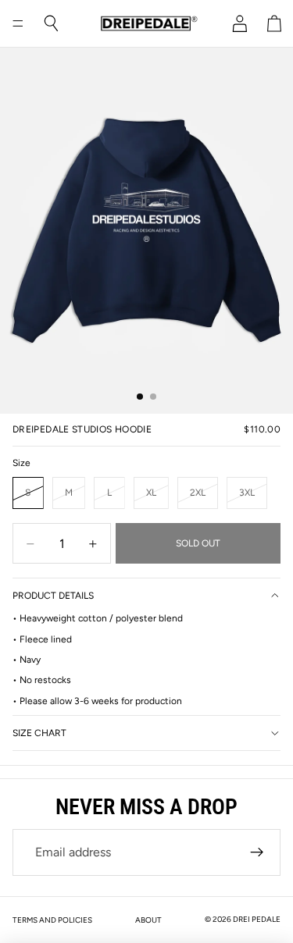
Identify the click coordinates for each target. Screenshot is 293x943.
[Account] (240, 23)
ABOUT (148, 920)
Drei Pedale (256, 919)
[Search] (51, 23)
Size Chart (39, 733)
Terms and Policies (52, 920)
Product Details (53, 595)
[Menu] (18, 23)
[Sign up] (257, 852)
